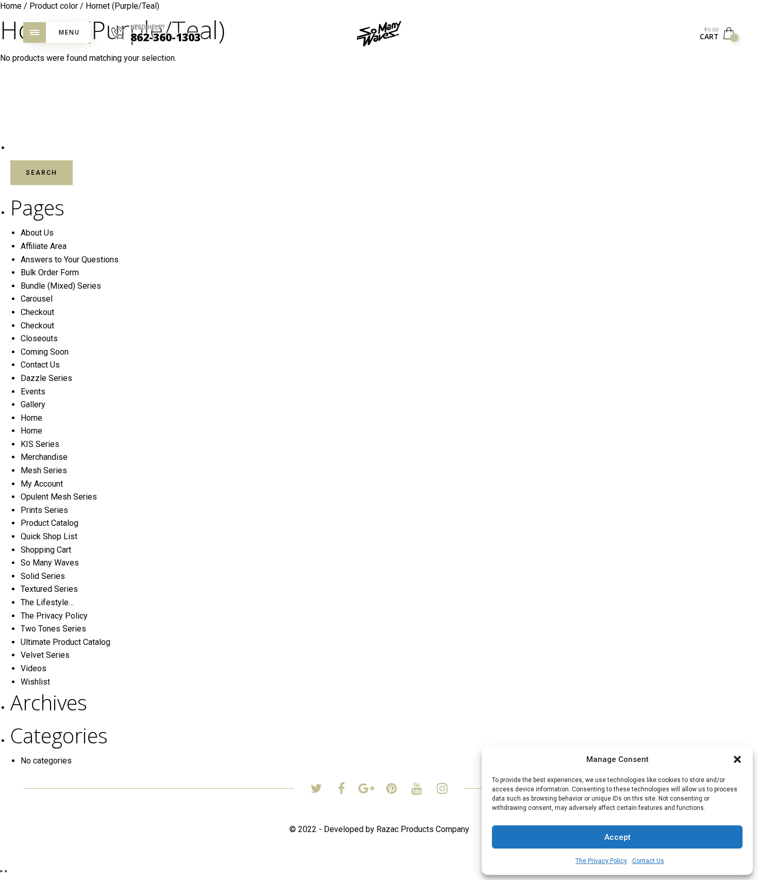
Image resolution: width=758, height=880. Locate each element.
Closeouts (39, 338)
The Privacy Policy (601, 861)
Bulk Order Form (50, 272)
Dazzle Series (46, 378)
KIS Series (40, 444)
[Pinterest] (391, 790)
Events (33, 391)
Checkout (37, 312)
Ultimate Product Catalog (65, 642)
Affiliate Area (44, 246)
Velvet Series (45, 655)
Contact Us (648, 861)
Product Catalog (49, 523)
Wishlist (35, 682)
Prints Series (44, 510)
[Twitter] (315, 790)
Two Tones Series (53, 629)
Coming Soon (45, 352)
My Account (42, 484)
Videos (33, 668)
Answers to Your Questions (70, 259)
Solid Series (43, 576)
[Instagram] (442, 790)
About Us (37, 233)
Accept (617, 837)
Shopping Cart (46, 550)
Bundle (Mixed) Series (61, 286)
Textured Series (49, 589)
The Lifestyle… (47, 602)
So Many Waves (50, 563)
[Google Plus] (366, 790)
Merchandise (44, 457)
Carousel (37, 299)
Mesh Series (44, 470)
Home (31, 418)
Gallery (33, 404)
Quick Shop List (49, 536)
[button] (737, 759)
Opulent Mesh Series (59, 497)
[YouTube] (417, 790)
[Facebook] (341, 790)
